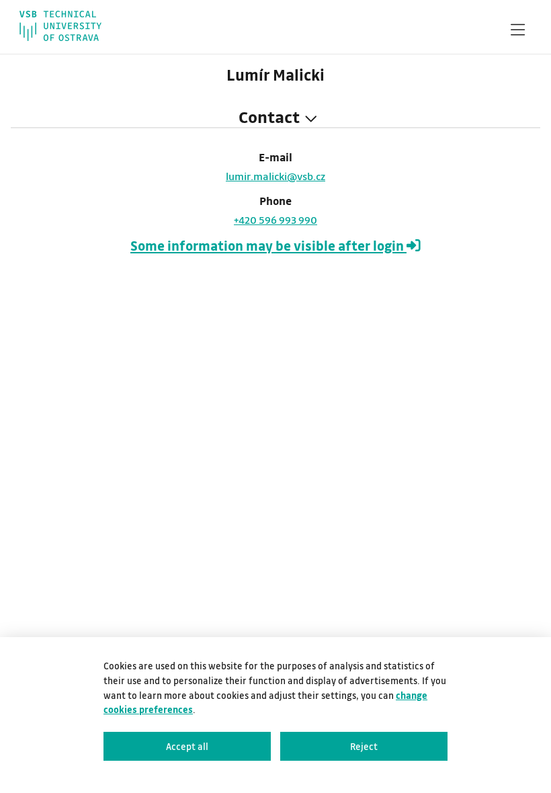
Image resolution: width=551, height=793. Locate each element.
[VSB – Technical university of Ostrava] (60, 26)
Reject (364, 746)
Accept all (187, 746)
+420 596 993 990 (275, 219)
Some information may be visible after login (268, 245)
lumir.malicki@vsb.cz (275, 176)
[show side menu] (517, 32)
